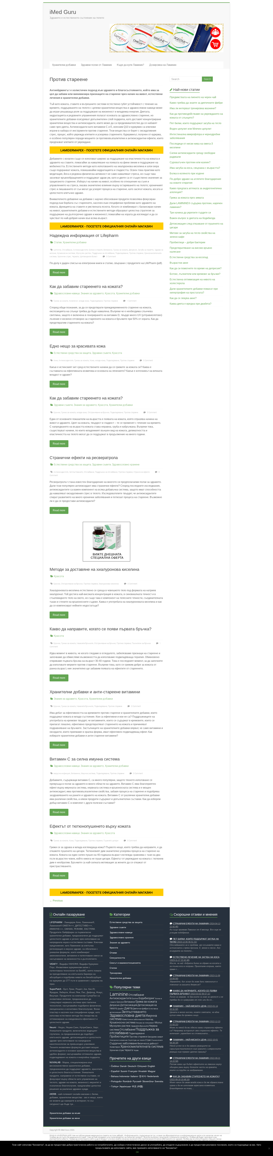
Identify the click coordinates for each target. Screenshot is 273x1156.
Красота (110, 293)
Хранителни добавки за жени (65, 1118)
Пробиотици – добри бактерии (187, 242)
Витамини (107, 250)
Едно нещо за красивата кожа (77, 346)
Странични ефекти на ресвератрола (84, 457)
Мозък (158, 1022)
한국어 (142, 1076)
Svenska (159, 1081)
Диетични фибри (140, 1008)
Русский (137, 1081)
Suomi (124, 1071)
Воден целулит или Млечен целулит (190, 128)
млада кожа (84, 301)
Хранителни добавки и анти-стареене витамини (95, 691)
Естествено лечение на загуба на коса (196, 957)
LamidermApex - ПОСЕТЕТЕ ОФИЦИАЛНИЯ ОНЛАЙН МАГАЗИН (106, 150)
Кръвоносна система (66, 253)
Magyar (151, 1071)
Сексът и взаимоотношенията (125, 963)
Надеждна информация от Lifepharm (84, 235)
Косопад (149, 1019)
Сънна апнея (157, 1040)
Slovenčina (147, 1081)
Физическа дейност (147, 1043)
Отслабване (89, 472)
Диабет (121, 1009)
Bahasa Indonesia (120, 1076)
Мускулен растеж (83, 253)
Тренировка (116, 973)
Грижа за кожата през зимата (187, 197)
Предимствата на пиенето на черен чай (193, 97)
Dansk (123, 1066)
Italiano (134, 1076)
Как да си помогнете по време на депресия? (195, 268)
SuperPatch (55, 989)
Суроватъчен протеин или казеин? (190, 162)
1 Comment (131, 301)
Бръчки (57, 412)
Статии (58, 242)
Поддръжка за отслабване (103, 253)
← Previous (56, 900)
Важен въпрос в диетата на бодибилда (192, 218)
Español (115, 1071)
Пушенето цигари (110, 841)
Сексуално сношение (119, 1040)
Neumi (53, 1027)
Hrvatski (142, 1071)
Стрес (148, 1040)
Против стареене (136, 253)
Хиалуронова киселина (109, 584)
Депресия (133, 250)
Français (132, 1071)
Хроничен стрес (64, 256)
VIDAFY (54, 964)
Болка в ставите (96, 250)
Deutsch (132, 1066)
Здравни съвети (101, 352)
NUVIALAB (55, 1062)
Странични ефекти (141, 472)
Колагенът (73, 301)
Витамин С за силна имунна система (85, 759)
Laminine (57, 250)
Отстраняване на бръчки (98, 412)
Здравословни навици (67, 293)
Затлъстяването (76, 472)
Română (127, 1081)
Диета (128, 1008)
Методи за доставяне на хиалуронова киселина (94, 569)
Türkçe (114, 1086)
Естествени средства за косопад (189, 257)
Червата (75, 256)
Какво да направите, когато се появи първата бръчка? (100, 629)
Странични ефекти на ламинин (191, 924)
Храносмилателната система (142, 1046)
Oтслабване (67, 250)
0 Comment (111, 256)
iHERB (53, 1094)
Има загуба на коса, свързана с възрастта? (195, 168)
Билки (135, 998)
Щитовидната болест (88, 256)
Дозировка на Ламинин (162, 64)
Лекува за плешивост (145, 1023)
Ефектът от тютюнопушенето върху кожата (90, 826)
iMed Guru (63, 12)
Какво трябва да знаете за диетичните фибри (196, 102)
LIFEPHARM (56, 922)
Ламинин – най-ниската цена (189, 1006)
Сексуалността (117, 957)
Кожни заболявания (136, 1019)
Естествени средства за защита (72, 352)
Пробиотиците (119, 1036)
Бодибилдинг (147, 998)
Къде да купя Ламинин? (130, 64)
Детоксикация (128, 1005)
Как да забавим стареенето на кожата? (86, 286)
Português (116, 1081)
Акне (56, 360)
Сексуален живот (155, 1037)
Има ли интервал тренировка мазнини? (193, 108)
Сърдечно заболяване (123, 1043)
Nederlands (153, 1076)
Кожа (92, 360)
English (151, 1066)
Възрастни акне (179, 262)
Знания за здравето (92, 293)
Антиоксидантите (80, 250)
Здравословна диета (127, 1015)
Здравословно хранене (126, 464)
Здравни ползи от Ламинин (96, 64)
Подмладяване (121, 253)
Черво (136, 1050)
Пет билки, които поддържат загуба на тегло (195, 123)
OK (137, 1152)
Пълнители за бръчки (141, 643)
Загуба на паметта (146, 250)
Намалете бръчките (85, 643)
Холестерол (115, 1047)
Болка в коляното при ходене (187, 173)
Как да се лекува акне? (183, 298)
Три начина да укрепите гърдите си (190, 212)
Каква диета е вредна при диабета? (190, 303)
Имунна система (88, 773)
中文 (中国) (137, 1086)
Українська (124, 1086)
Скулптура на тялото (136, 1040)
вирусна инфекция (62, 773)
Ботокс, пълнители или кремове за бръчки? (195, 274)
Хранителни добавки (64, 64)
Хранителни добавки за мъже (65, 1113)
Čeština (115, 1066)
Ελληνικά (141, 1066)
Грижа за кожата (120, 250)
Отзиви (113, 952)
